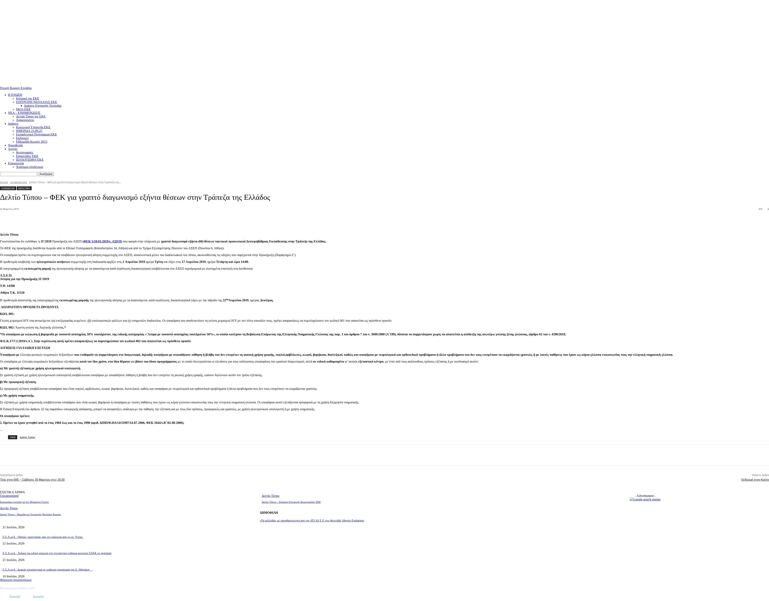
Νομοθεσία (15, 145)
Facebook (14, 596)
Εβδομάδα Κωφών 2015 (31, 141)
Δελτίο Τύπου (24, 188)
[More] (59, 219)
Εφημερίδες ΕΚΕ (27, 156)
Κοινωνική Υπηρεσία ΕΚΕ (33, 127)
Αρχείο (12, 149)
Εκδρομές (22, 138)
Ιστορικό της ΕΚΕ (27, 98)
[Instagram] (27, 596)
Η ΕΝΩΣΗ (15, 94)
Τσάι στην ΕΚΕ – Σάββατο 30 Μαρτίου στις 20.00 (32, 479)
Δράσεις (13, 123)
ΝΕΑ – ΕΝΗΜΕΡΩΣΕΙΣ (24, 113)
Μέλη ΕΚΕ (23, 109)
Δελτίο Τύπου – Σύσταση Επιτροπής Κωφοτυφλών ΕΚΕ (291, 502)
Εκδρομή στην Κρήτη (755, 479)
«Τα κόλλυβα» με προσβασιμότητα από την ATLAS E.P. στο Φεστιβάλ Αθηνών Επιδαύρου (312, 520)
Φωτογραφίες (24, 152)
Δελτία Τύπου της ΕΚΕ (31, 116)
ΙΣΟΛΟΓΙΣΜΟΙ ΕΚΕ (30, 159)
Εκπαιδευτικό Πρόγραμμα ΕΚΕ (36, 134)
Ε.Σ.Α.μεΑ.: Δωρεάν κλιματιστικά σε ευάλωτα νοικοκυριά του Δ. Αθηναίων (48, 569)
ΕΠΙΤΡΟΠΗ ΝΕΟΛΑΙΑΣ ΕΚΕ (36, 102)
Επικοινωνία (16, 163)
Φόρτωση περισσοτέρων (16, 580)
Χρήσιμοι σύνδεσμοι (29, 167)
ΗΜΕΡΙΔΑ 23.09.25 (29, 131)
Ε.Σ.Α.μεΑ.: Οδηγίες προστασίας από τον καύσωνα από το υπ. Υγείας (43, 537)
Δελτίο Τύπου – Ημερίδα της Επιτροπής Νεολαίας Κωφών (30, 514)
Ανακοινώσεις (25, 120)
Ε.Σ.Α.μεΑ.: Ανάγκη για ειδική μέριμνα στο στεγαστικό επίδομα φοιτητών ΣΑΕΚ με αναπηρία (57, 553)
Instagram (38, 596)
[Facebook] (44, 219)
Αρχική (4, 182)
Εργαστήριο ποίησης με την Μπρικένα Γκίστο (24, 502)
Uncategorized (18, 182)
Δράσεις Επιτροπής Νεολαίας (42, 105)
